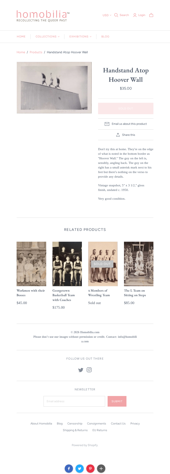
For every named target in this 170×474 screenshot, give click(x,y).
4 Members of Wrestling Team (99, 292)
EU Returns (99, 430)
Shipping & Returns (75, 430)
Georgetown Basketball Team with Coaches (63, 295)
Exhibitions (79, 36)
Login (141, 15)
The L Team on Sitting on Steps (135, 292)
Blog (105, 36)
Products (36, 52)
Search (124, 15)
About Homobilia (41, 423)
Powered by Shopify (85, 445)
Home (21, 36)
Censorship (74, 423)
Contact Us (118, 423)
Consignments (96, 423)
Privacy (135, 423)
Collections (46, 36)
